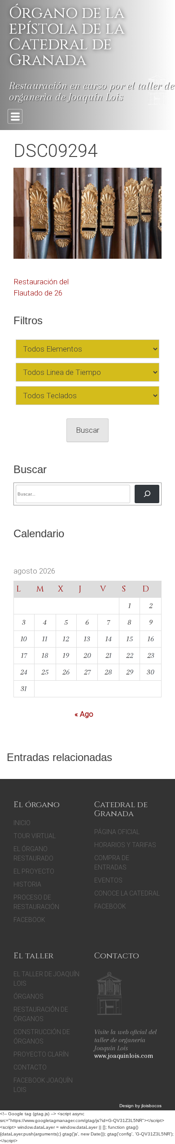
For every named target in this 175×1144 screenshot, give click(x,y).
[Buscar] (147, 494)
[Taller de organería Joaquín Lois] (109, 995)
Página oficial (117, 831)
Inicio (22, 822)
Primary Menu (15, 116)
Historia (27, 884)
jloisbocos (151, 1105)
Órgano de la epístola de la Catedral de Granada (66, 37)
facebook (110, 906)
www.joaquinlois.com (123, 1056)
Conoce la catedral (127, 893)
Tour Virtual (34, 836)
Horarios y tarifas (125, 844)
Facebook (29, 919)
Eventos (108, 880)
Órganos (28, 996)
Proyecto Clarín (41, 1054)
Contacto (30, 1067)
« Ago (83, 713)
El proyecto (33, 871)
